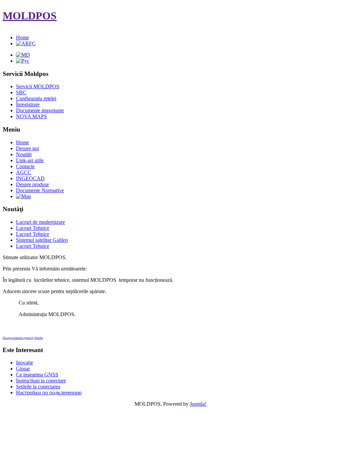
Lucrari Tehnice (32, 228)
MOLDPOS (30, 16)
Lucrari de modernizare (40, 222)
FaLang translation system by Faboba (23, 337)
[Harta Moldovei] (23, 196)
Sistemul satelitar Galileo (42, 240)
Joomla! (198, 404)
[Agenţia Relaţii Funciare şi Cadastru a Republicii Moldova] (26, 43)
